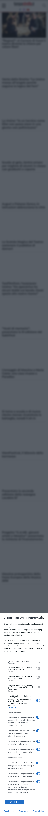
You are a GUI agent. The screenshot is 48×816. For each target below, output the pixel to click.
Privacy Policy (38, 811)
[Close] (43, 618)
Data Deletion (9, 811)
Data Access (24, 811)
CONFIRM (14, 802)
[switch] (38, 668)
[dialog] (24, 714)
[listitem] (24, 662)
